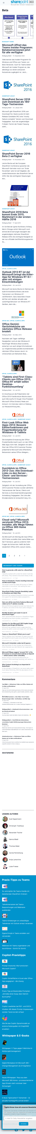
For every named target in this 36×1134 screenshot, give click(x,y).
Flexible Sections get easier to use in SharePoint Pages (14, 613)
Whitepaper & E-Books (15, 1035)
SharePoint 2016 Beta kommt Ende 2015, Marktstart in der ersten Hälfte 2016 (16, 216)
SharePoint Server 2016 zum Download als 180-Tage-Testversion (16, 102)
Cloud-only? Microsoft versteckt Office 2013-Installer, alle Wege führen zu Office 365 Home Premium (17, 524)
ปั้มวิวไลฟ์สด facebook (8, 696)
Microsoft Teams (8, 41)
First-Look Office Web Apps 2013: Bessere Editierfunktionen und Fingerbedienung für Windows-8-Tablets (15, 427)
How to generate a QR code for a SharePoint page (17, 571)
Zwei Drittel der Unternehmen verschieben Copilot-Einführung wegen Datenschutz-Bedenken (17, 722)
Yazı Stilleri (5, 684)
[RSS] (31, 1130)
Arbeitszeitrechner (7, 736)
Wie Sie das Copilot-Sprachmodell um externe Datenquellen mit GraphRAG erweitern (16, 1026)
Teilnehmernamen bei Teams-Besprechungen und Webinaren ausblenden (13, 907)
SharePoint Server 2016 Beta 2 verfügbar (16, 155)
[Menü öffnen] (3, 2)
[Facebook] (16, 1130)
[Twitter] (23, 1130)
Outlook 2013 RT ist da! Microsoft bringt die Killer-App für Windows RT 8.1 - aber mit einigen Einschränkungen (18, 276)
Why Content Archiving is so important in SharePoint (16, 665)
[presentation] (18, 26)
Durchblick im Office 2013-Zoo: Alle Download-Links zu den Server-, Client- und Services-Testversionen (18, 473)
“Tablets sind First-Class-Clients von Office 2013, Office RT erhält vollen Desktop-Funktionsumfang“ (17, 381)
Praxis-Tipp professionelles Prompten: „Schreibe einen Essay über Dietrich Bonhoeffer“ (16, 994)
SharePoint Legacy (8, 96)
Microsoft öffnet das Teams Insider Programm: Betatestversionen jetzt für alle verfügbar (17, 49)
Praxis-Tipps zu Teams (16, 879)
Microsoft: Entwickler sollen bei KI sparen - (17, 643)
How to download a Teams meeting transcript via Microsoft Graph (17, 581)
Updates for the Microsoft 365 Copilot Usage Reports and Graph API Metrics (17, 624)
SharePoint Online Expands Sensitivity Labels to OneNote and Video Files (17, 592)
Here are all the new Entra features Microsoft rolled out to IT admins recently (17, 603)
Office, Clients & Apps (9, 268)
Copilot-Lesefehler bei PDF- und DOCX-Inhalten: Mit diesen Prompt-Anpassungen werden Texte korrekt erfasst (17, 1009)
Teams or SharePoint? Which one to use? (16, 634)
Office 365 (5, 320)
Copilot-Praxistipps (14, 955)
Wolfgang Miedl (6, 56)
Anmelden (23, 1124)
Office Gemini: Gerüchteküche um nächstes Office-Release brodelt (17, 328)
